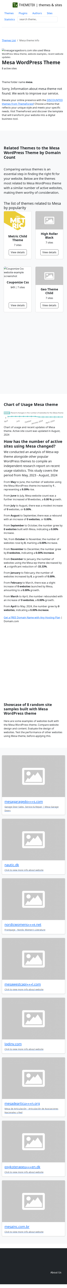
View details (18, 252)
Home (9, 1266)
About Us (55, 1272)
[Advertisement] (33, 353)
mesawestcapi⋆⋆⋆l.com (23, 984)
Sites (50, 13)
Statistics (9, 19)
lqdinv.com (13, 1044)
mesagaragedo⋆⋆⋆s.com (24, 801)
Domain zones (55, 1266)
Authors (37, 13)
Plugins (23, 13)
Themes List (9, 40)
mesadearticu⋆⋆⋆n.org (22, 1103)
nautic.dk (12, 865)
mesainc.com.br (17, 1226)
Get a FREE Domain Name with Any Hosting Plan (32, 617)
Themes (9, 13)
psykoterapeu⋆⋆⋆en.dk (22, 1167)
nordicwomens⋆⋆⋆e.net (23, 924)
